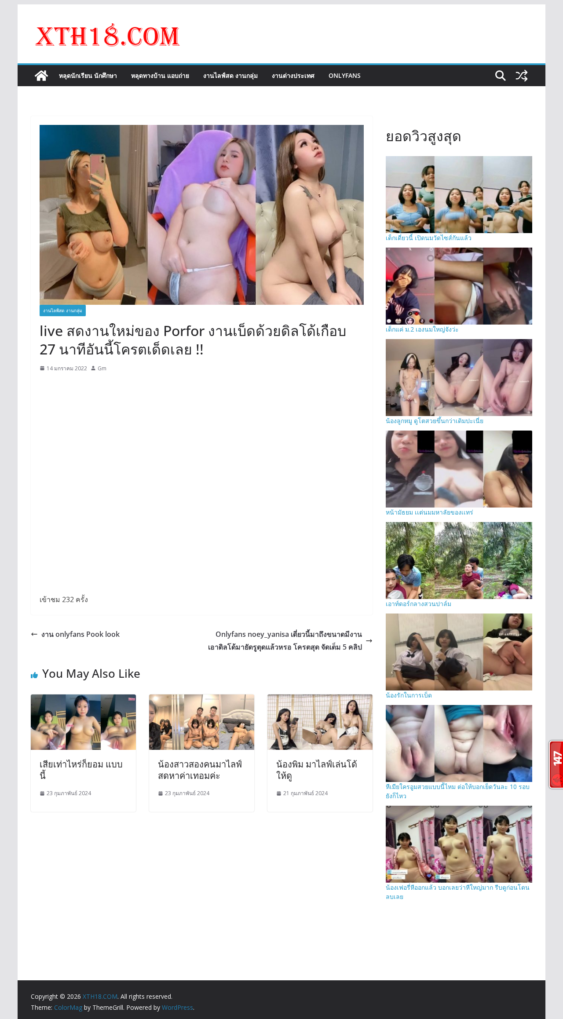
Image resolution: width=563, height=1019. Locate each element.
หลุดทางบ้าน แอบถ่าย (160, 75)
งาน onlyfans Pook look (80, 634)
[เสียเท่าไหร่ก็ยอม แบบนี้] (83, 700)
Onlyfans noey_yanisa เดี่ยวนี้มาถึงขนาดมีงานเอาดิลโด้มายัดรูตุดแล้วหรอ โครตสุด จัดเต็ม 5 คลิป (285, 640)
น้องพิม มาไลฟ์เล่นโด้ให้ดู (316, 770)
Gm (102, 368)
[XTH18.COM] (41, 75)
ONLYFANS (345, 75)
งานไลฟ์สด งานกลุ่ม (230, 75)
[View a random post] (521, 75)
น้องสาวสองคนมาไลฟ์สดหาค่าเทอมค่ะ (200, 770)
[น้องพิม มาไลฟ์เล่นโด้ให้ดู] (320, 700)
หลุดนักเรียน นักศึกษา (88, 75)
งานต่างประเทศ (293, 75)
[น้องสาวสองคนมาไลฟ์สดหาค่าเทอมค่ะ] (201, 700)
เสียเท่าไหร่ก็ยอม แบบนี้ (81, 770)
